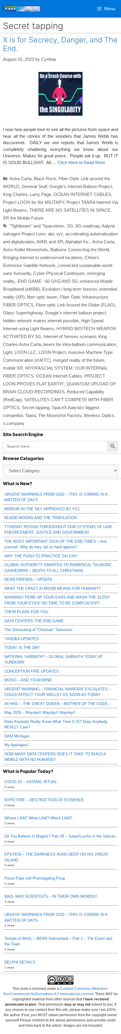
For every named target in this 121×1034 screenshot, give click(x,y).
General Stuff (34, 186)
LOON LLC (25, 352)
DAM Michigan (16, 736)
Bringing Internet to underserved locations (42, 257)
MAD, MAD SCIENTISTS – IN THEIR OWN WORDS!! (50, 896)
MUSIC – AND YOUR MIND (28, 680)
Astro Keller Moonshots (25, 249)
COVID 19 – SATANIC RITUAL (30, 782)
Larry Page (40, 194)
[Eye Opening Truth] (22, 9)
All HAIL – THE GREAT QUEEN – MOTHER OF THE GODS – (57, 704)
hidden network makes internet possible (41, 320)
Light (7, 352)
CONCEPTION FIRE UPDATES (31, 671)
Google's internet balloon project (75, 312)
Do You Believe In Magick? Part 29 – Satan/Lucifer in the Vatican (59, 836)
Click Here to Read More (81, 162)
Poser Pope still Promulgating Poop (34, 878)
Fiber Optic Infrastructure (84, 296)
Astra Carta (20, 178)
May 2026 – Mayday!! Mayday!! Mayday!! (39, 712)
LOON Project (52, 352)
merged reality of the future (78, 360)
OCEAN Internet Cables (59, 375)
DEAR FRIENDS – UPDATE (28, 579)
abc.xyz (55, 233)
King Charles (15, 194)
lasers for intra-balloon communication (79, 344)
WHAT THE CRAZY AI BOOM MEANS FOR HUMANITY (52, 588)
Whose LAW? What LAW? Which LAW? (38, 818)
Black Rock (45, 178)
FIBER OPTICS (18, 304)
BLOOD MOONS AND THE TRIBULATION (40, 518)
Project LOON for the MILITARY (33, 202)
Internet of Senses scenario (69, 336)
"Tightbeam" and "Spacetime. (37, 225)
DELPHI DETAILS (19, 962)
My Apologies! (16, 745)
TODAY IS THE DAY (22, 647)
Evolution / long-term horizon (69, 289)
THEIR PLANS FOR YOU (26, 612)
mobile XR (13, 368)
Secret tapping (35, 407)
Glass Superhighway (23, 312)
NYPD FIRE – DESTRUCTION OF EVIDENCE (44, 800)
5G (70, 225)
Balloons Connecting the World (79, 249)
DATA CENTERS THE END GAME (34, 621)
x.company (13, 423)
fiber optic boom (42, 296)
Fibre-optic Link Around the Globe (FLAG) (75, 304)
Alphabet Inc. (77, 241)
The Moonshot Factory (59, 415)
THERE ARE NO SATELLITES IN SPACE (69, 210)
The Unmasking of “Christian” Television (38, 630)
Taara (30, 415)
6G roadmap (87, 225)
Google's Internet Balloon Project (80, 186)
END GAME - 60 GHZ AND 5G (48, 281)
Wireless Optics (99, 415)
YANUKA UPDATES (21, 639)
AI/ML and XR (49, 241)
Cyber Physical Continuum (59, 273)
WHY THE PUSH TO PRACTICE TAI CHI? (41, 556)
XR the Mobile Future (23, 218)
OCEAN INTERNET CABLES (82, 194)
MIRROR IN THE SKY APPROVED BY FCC (42, 509)
